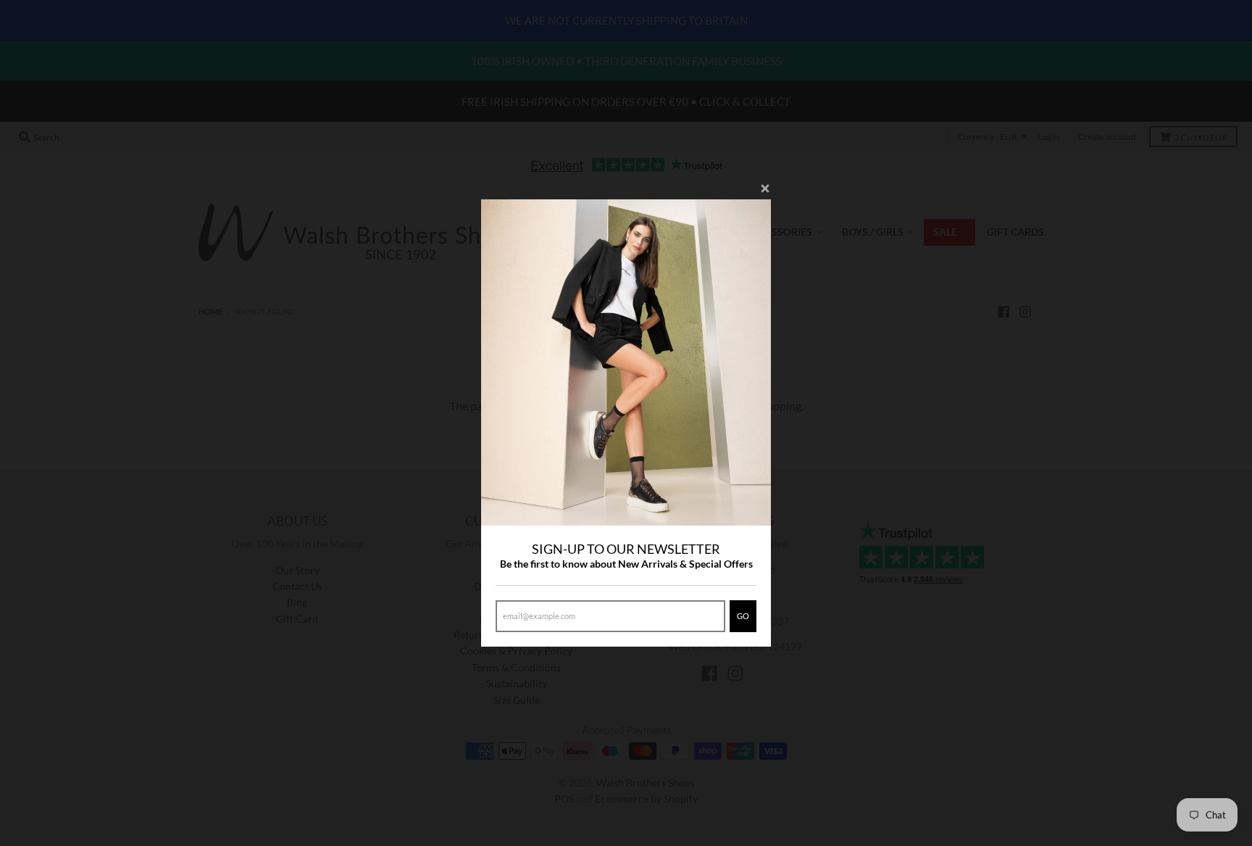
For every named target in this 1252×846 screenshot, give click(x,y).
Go (743, 616)
